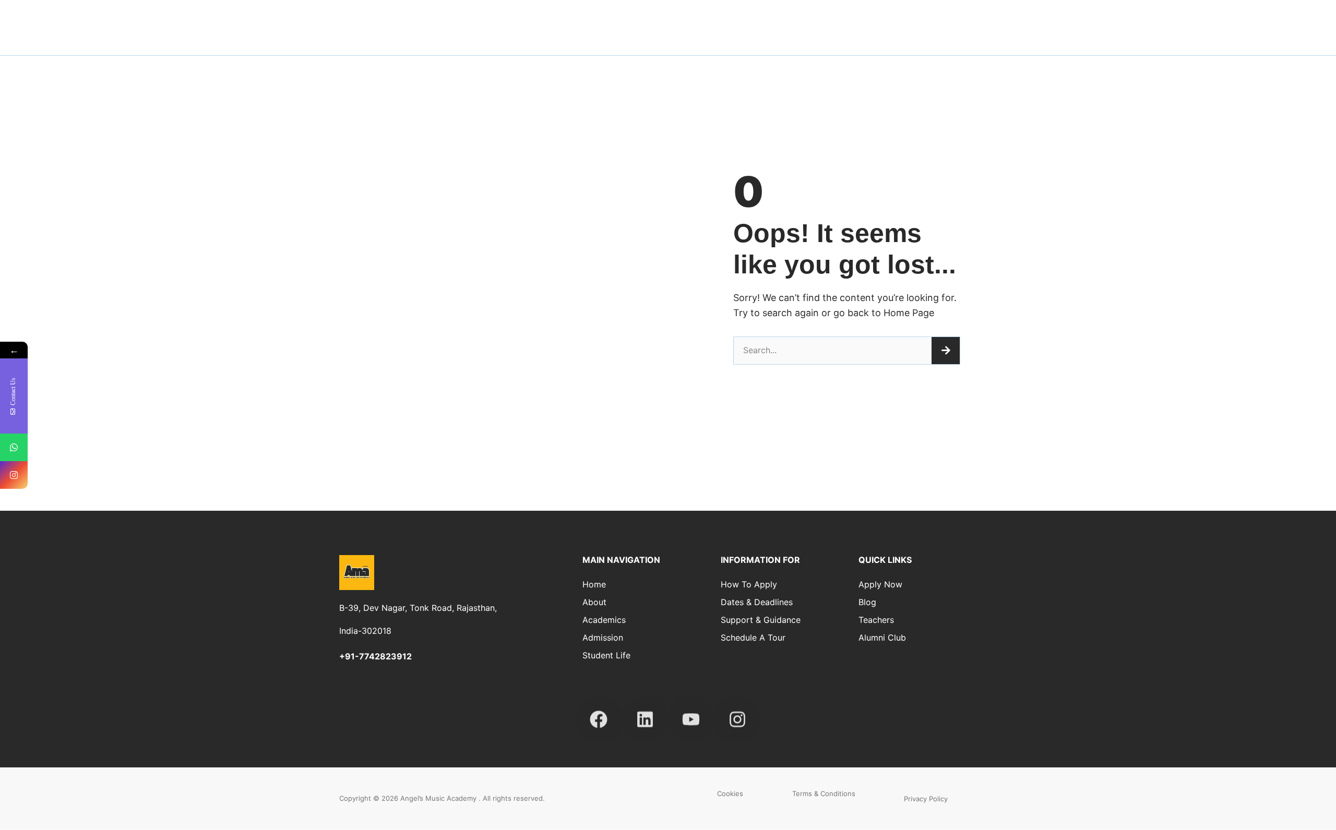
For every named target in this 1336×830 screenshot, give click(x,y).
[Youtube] (691, 713)
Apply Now (880, 584)
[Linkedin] (645, 713)
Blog (867, 602)
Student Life (1170, 22)
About (976, 22)
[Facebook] (599, 713)
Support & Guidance (761, 620)
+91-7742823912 (375, 656)
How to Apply (749, 584)
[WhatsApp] (14, 447)
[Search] (946, 350)
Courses (1032, 22)
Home (594, 584)
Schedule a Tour (753, 637)
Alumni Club (882, 637)
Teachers (876, 620)
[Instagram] (737, 713)
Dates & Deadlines (757, 602)
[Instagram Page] (14, 475)
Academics (604, 620)
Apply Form (1244, 22)
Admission (1097, 22)
